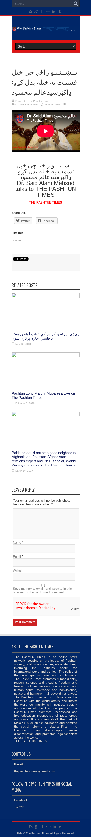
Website (18, 571)
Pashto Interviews (28, 104)
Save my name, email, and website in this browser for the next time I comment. (42, 590)
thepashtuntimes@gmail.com (34, 771)
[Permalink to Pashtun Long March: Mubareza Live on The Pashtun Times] (46, 356)
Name (17, 542)
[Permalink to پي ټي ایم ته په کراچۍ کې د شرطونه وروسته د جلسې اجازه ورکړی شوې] (46, 297)
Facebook (21, 800)
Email (17, 556)
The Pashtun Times (39, 101)
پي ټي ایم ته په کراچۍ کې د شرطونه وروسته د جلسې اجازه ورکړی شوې (45, 336)
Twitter (18, 807)
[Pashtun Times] (46, 27)
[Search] (76, 3)
